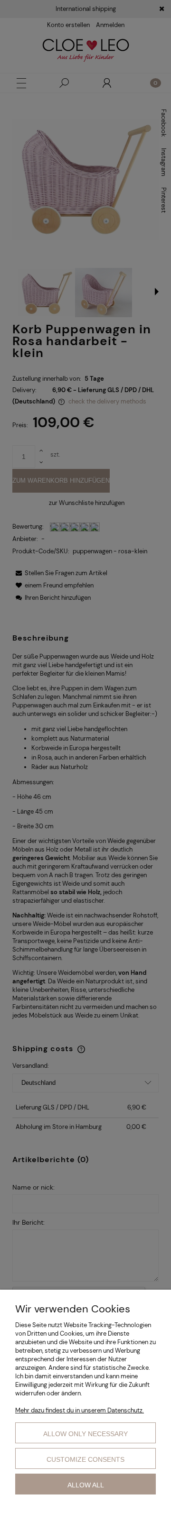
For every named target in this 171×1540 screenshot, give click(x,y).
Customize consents (85, 1459)
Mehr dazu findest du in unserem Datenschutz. (79, 1410)
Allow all (85, 1485)
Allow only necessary (85, 1434)
